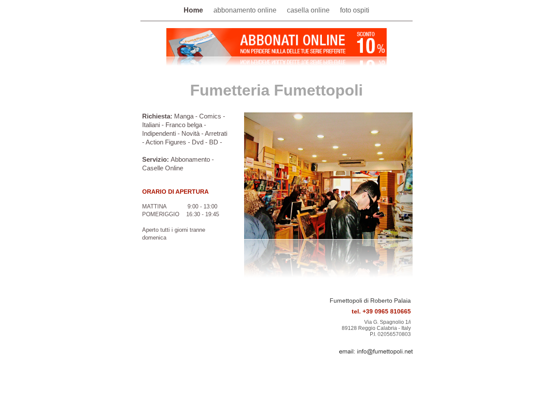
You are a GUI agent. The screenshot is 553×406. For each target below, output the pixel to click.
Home (194, 10)
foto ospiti (354, 10)
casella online (309, 10)
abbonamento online (245, 10)
